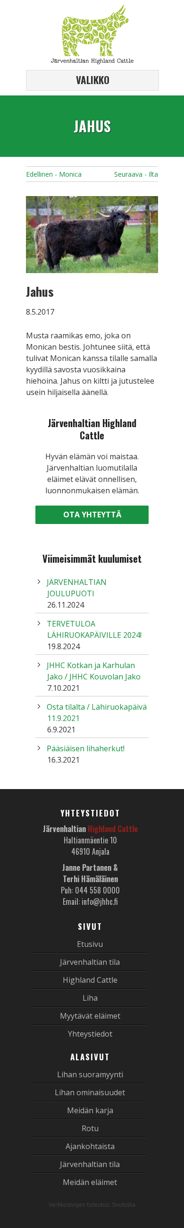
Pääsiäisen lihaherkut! (86, 748)
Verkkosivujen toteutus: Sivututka (92, 1205)
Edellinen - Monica (54, 174)
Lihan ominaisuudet (90, 1092)
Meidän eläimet (90, 1182)
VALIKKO (92, 79)
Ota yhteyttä (92, 514)
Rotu (90, 1128)
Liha (90, 998)
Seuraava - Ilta (136, 174)
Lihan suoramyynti (90, 1074)
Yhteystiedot (90, 1034)
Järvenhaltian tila (90, 962)
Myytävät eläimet (90, 1016)
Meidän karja (90, 1110)
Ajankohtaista (90, 1146)
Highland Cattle (90, 980)
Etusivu (90, 944)
